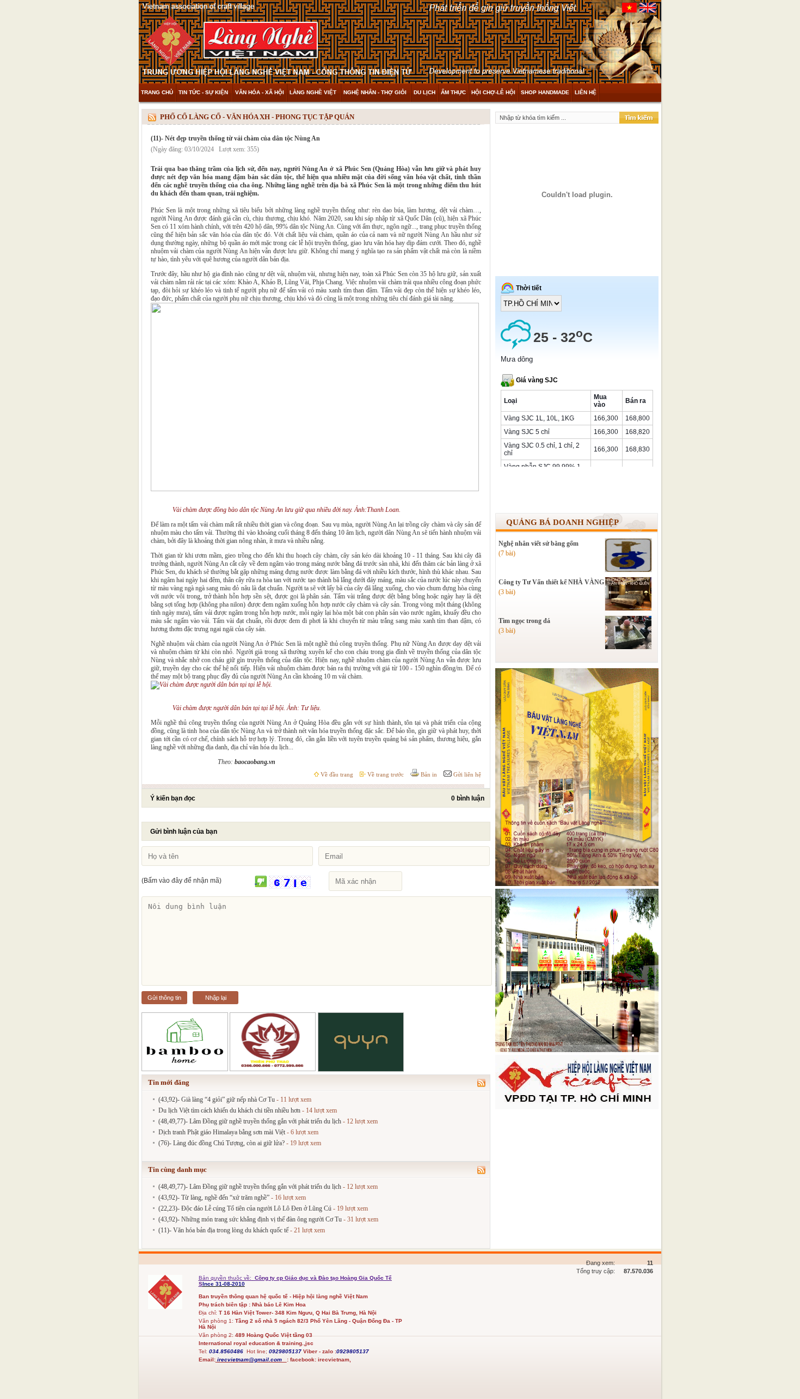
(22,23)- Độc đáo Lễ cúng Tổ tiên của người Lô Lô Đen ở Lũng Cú (244, 1208)
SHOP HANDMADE (545, 92)
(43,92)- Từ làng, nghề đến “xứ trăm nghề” (213, 1197)
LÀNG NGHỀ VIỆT (314, 92)
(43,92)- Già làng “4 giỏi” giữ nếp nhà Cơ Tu (216, 1099)
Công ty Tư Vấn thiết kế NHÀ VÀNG (551, 582)
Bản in (428, 774)
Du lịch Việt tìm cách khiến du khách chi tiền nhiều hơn (229, 1110)
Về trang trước (385, 774)
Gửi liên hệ (466, 774)
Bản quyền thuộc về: (226, 1278)
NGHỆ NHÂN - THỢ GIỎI (375, 92)
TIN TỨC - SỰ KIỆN (204, 92)
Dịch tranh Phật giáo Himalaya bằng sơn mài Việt (221, 1132)
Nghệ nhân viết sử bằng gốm (539, 543)
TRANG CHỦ (157, 92)
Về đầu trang (336, 774)
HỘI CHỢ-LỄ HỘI (493, 92)
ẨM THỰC (453, 92)
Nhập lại (215, 997)
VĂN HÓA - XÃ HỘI (259, 92)
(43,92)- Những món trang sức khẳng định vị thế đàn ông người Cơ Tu (250, 1219)
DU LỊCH (424, 92)
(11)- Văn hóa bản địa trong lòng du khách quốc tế (223, 1230)
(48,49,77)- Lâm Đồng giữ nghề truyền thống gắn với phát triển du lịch (249, 1121)
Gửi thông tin (164, 997)
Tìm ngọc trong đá (524, 621)
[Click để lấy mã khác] (261, 882)
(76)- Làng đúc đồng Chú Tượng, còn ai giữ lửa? (221, 1143)
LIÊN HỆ (585, 92)
